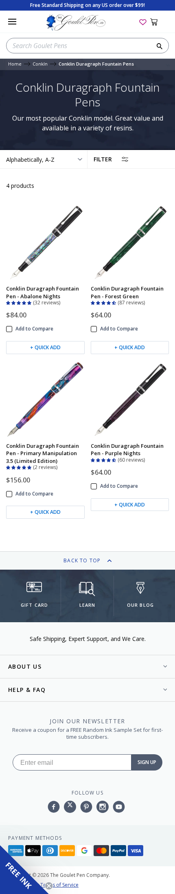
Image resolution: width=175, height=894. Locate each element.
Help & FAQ (27, 690)
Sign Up (147, 762)
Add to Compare (34, 329)
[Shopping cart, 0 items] (158, 22)
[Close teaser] (49, 886)
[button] (19, 301)
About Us (25, 666)
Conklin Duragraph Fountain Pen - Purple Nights (127, 449)
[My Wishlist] (143, 21)
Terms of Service (59, 884)
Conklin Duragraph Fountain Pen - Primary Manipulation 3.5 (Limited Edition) (42, 453)
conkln (40, 64)
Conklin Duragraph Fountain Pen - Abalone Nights (42, 292)
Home (15, 64)
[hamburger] (12, 22)
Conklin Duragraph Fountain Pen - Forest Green (127, 292)
